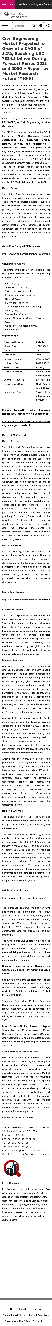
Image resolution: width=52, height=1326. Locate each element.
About (13, 1309)
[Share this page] (48, 25)
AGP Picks (7, 4)
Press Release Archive (30, 1309)
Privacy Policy (40, 1321)
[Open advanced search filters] (40, 25)
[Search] (33, 25)
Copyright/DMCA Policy (17, 1321)
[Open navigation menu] (5, 25)
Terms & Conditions (39, 1315)
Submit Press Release (14, 1315)
